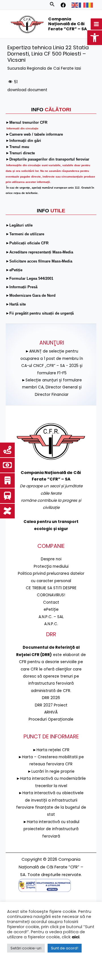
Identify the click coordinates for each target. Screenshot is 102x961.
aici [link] (75, 937)
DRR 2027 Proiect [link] (51, 705)
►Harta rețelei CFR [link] (51, 750)
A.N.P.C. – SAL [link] (51, 617)
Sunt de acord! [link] (64, 948)
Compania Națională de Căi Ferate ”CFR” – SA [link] (67, 24)
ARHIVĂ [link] (51, 712)
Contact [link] (51, 602)
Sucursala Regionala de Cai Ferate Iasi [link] (44, 68)
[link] (94, 37)
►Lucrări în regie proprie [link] (51, 771)
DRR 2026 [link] (51, 698)
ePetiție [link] (51, 609)
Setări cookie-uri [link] (25, 948)
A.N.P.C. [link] (51, 624)
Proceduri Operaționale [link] (51, 719)
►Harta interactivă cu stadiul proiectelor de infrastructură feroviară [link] (51, 829)
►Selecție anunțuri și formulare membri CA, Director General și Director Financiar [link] (52, 387)
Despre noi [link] (51, 559)
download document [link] (27, 90)
